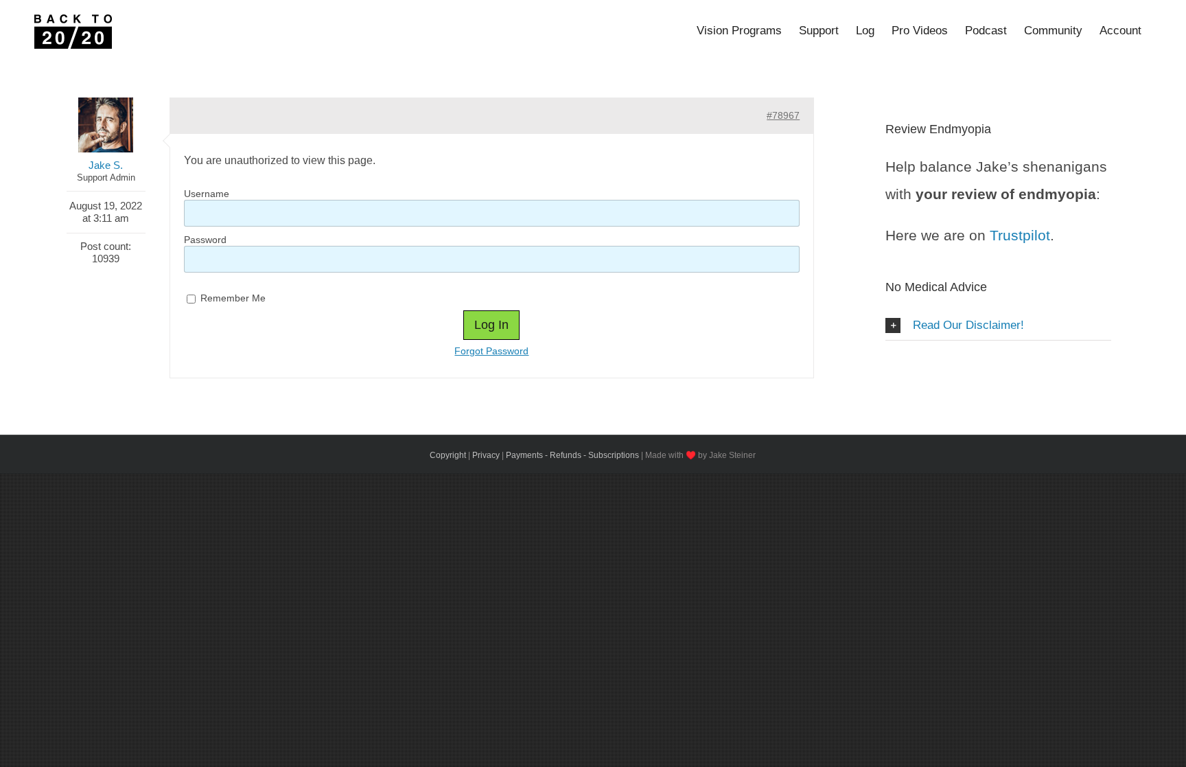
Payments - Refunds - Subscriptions (572, 455)
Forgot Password (491, 350)
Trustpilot (1020, 235)
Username (206, 193)
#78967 (783, 115)
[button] (998, 326)
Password (205, 239)
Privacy (486, 455)
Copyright (448, 455)
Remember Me (232, 298)
